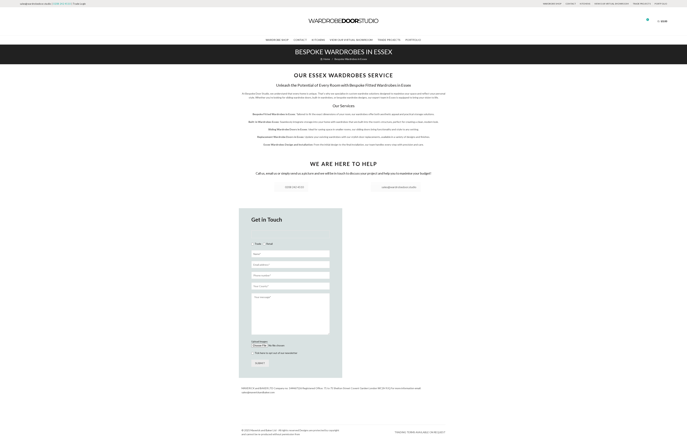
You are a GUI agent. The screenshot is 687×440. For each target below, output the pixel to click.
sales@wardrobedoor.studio (35, 3)
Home (326, 59)
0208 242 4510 (62, 3)
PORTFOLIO (661, 3)
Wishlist (647, 20)
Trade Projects (642, 3)
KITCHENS (585, 3)
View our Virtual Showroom (611, 3)
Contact (571, 3)
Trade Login (79, 3)
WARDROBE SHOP (552, 3)
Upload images (259, 341)
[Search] (637, 21)
